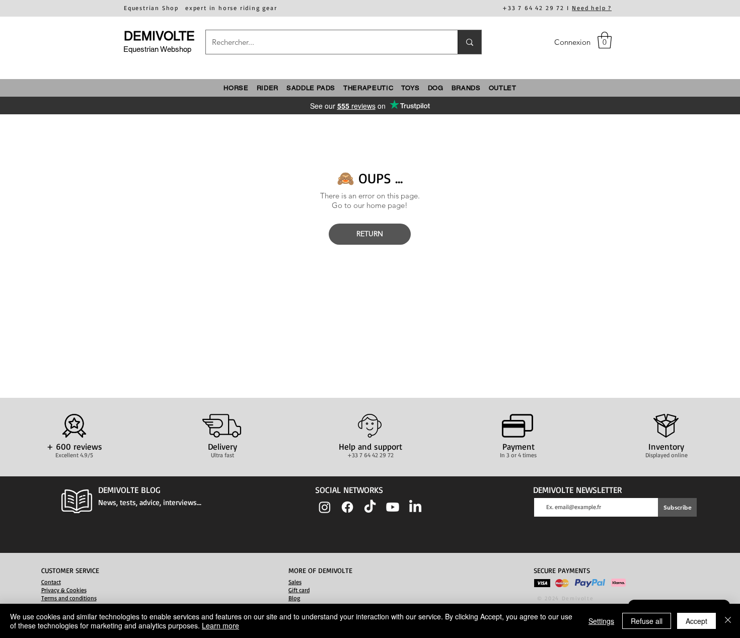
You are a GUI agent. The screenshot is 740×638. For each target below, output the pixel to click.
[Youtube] (392, 507)
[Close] (728, 621)
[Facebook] (347, 507)
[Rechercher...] (469, 42)
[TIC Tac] (370, 507)
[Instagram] (324, 507)
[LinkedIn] (415, 507)
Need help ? (592, 8)
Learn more (220, 625)
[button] (605, 40)
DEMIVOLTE (159, 36)
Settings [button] (601, 621)
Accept (696, 621)
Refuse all (646, 621)
